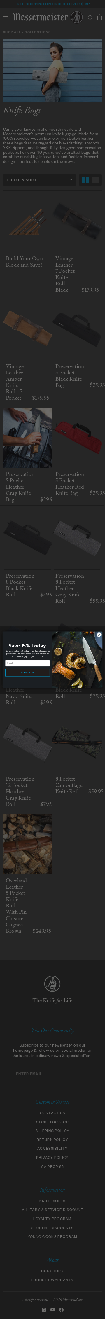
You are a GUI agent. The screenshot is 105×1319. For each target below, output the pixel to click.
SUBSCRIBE (27, 672)
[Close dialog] (99, 634)
